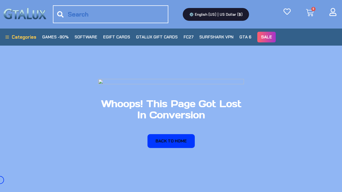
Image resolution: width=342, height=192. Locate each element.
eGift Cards (116, 37)
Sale (266, 37)
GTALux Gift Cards (157, 37)
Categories (24, 37)
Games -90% (55, 37)
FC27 (188, 37)
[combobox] (110, 14)
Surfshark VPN (216, 37)
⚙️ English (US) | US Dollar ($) (216, 14)
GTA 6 (245, 37)
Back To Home (171, 141)
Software (86, 37)
